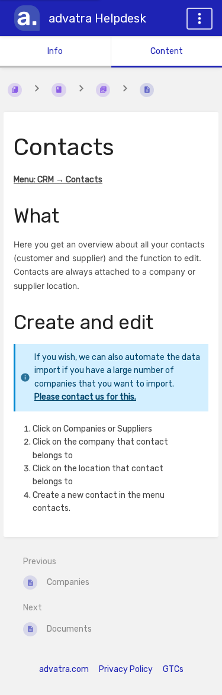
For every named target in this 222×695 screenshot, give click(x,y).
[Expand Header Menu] (199, 19)
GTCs (173, 669)
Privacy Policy (126, 669)
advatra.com (64, 669)
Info (55, 51)
